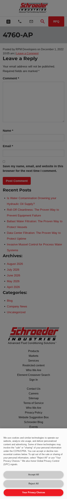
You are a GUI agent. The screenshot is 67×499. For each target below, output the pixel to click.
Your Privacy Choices (33, 492)
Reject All (34, 483)
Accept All (33, 474)
